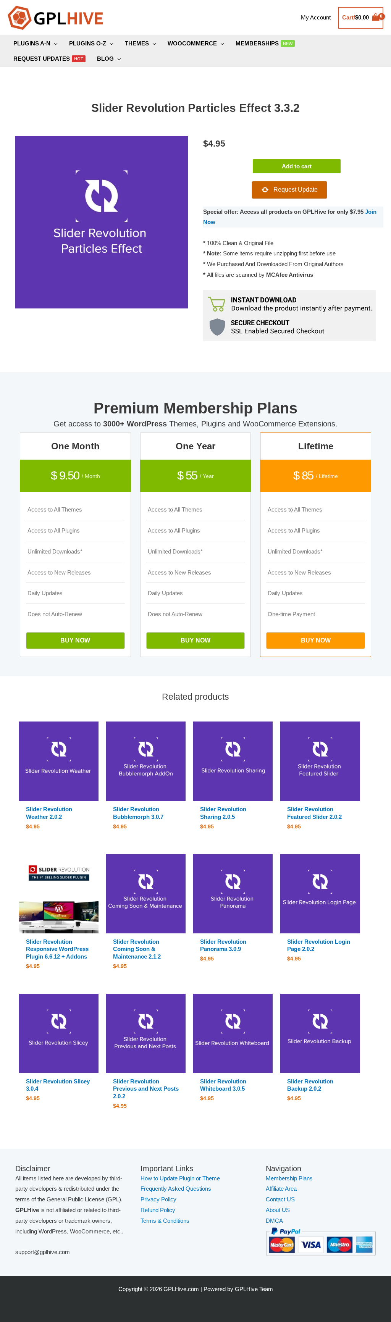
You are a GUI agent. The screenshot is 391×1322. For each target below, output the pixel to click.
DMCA (274, 1220)
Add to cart (297, 166)
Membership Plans (289, 1178)
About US (278, 1210)
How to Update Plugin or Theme (180, 1178)
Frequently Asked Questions (177, 1188)
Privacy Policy (158, 1199)
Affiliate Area (281, 1188)
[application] (54, 43)
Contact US (280, 1199)
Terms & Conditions (165, 1220)
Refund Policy (158, 1210)
